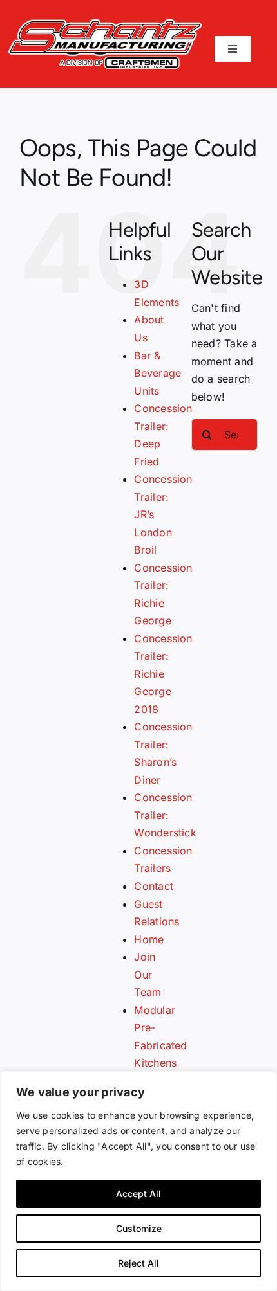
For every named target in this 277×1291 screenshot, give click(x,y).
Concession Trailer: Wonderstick (165, 815)
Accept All (138, 1193)
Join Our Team (147, 974)
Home (149, 939)
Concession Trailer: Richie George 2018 (163, 674)
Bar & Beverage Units (157, 373)
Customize (139, 1228)
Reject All (138, 1263)
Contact (153, 886)
